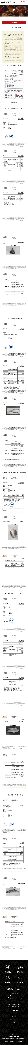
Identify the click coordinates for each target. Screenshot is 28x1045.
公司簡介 (8, 1004)
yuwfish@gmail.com (14, 997)
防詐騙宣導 (14, 1029)
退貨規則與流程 (14, 1019)
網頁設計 (16, 1041)
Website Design (6, 1038)
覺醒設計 (21, 1041)
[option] (14, 11)
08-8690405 (15, 993)
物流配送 (14, 1016)
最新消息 (14, 1004)
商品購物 (8, 1007)
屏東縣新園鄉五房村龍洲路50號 (14, 999)
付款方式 (14, 1022)
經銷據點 (14, 1007)
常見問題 (20, 1004)
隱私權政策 (14, 1026)
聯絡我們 (20, 1007)
